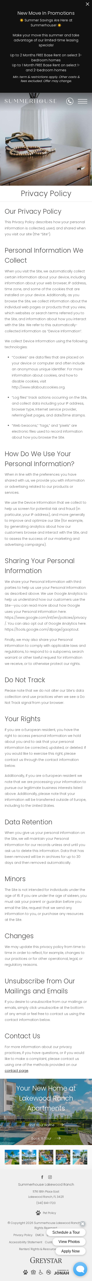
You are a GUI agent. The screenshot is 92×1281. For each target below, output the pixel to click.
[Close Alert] (87, 5)
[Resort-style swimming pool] (63, 1157)
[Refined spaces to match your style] (12, 1157)
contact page (16, 1070)
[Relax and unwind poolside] (80, 1157)
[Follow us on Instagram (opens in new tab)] (50, 1177)
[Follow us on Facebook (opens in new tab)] (42, 1177)
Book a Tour (41, 1138)
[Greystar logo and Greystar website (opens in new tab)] (46, 1263)
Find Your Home (41, 1125)
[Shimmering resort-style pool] (29, 1157)
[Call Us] (69, 101)
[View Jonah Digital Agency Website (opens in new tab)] (61, 1273)
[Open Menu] (82, 101)
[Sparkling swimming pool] (46, 1157)
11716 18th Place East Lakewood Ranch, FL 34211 (46, 1194)
